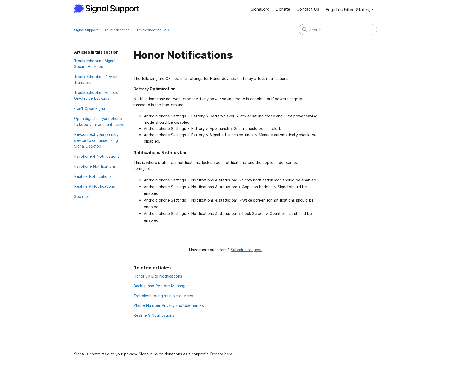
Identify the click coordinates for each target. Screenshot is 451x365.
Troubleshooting (116, 30)
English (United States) (348, 9)
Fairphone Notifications (95, 166)
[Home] (109, 8)
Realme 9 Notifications (94, 186)
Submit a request (246, 249)
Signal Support (86, 30)
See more (83, 196)
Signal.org (260, 9)
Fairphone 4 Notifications (97, 156)
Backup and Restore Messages (161, 285)
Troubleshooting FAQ (152, 30)
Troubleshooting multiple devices (163, 295)
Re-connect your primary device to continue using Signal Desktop (96, 140)
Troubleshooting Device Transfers (95, 79)
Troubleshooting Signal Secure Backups (94, 63)
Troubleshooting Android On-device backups (96, 95)
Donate (283, 9)
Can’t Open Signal (90, 108)
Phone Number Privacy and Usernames (168, 305)
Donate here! (222, 353)
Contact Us (307, 9)
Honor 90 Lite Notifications (157, 276)
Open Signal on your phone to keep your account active (99, 121)
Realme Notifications (93, 176)
